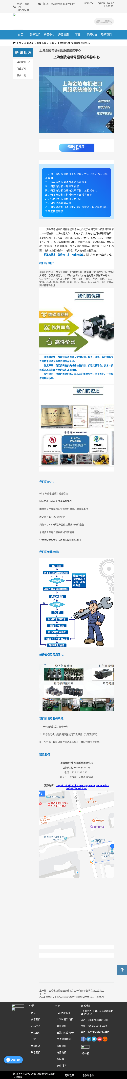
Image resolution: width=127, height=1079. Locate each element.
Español (109, 6)
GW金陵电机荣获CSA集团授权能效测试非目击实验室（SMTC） (72, 997)
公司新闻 (41, 43)
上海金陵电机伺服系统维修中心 (73, 43)
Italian (110, 3)
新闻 (51, 43)
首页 (20, 34)
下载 (77, 34)
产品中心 (49, 34)
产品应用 (63, 34)
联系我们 (106, 34)
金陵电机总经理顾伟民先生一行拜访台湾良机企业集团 (76, 990)
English (100, 3)
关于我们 (35, 34)
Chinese (89, 3)
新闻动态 (92, 34)
